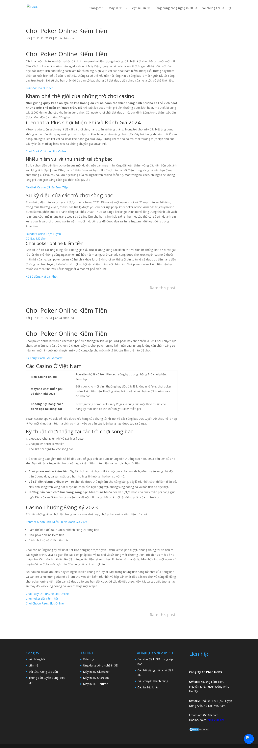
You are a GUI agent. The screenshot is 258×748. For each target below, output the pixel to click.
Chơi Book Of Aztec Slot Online (46, 151)
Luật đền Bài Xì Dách (39, 88)
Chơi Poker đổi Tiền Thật (42, 598)
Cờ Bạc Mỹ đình (36, 238)
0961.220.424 (215, 720)
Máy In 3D (116, 8)
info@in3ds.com (208, 715)
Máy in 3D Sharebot (96, 678)
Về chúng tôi (211, 8)
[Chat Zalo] (249, 739)
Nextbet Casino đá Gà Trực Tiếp (47, 187)
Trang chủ (96, 8)
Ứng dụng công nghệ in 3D (174, 8)
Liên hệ (33, 665)
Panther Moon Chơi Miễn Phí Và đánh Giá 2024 (56, 522)
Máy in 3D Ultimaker (96, 672)
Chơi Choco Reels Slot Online (45, 603)
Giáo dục (89, 659)
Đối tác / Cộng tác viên (43, 672)
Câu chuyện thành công (152, 681)
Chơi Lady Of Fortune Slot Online (47, 594)
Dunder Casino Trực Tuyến (43, 234)
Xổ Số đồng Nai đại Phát (41, 276)
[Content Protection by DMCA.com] (199, 730)
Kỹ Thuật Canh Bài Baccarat (44, 358)
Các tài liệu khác (147, 687)
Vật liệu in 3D (141, 8)
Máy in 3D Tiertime (95, 684)
